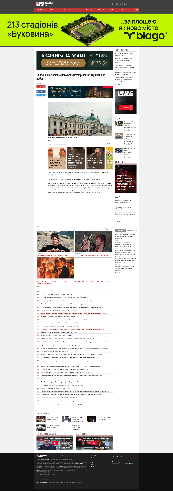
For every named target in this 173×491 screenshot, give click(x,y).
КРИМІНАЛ (93, 458)
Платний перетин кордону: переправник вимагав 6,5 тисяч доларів (125, 73)
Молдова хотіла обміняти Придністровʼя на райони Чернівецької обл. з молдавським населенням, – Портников (125, 252)
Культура (101, 10)
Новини (53, 10)
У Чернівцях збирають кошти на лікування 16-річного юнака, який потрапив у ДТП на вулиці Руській (123, 244)
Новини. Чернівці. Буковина (42, 459)
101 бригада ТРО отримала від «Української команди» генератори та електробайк (124, 67)
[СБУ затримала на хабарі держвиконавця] (91, 419)
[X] (121, 4)
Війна (80, 10)
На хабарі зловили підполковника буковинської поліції (77, 419)
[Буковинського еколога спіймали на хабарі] (41, 427)
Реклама (121, 10)
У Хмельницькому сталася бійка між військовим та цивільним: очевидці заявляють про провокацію (124, 79)
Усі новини (74, 407)
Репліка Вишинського (46, 434)
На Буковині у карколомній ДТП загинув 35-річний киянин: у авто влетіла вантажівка (125, 268)
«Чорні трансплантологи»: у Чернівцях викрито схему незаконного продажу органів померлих (125, 236)
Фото (71, 10)
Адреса (38, 470)
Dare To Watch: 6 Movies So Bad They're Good (91, 255)
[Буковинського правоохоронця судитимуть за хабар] (66, 427)
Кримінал (89, 10)
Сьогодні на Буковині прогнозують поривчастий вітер (124, 54)
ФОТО (92, 467)
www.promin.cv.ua (79, 463)
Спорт (111, 10)
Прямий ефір (41, 10)
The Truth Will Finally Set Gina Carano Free (52, 255)
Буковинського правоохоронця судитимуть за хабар (77, 427)
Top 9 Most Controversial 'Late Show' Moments (92, 282)
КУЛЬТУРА (93, 460)
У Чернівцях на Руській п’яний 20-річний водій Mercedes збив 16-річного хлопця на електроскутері (125, 260)
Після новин (81, 434)
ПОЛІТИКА (93, 455)
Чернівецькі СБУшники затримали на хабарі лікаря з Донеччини (52, 419)
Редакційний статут (41, 480)
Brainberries (40, 253)
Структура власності (41, 477)
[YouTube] (116, 4)
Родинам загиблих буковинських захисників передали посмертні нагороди (123, 60)
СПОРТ (92, 462)
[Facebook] (112, 4)
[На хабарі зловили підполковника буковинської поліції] (66, 419)
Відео (63, 10)
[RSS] (125, 4)
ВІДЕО (92, 464)
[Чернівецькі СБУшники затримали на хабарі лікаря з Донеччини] (41, 419)
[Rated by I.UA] (115, 463)
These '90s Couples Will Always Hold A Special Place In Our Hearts (53, 283)
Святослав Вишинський (42, 482)
